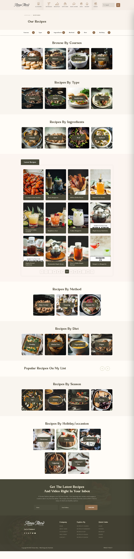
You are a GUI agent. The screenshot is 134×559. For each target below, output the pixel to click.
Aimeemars (27, 15)
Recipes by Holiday (82, 534)
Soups (100, 526)
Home (61, 526)
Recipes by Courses (83, 526)
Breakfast (102, 531)
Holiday (102, 32)
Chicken (101, 529)
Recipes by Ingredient (83, 529)
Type (40, 32)
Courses (26, 32)
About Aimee (63, 529)
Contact (62, 537)
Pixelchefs (50, 548)
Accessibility (64, 531)
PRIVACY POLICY (108, 548)
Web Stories (63, 534)
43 (88, 272)
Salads (101, 537)
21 (71, 272)
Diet (85, 32)
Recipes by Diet (81, 531)
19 (63, 272)
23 (79, 272)
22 (75, 272)
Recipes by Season (82, 537)
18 (58, 272)
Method (71, 32)
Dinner (101, 534)
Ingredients (58, 32)
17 (54, 272)
